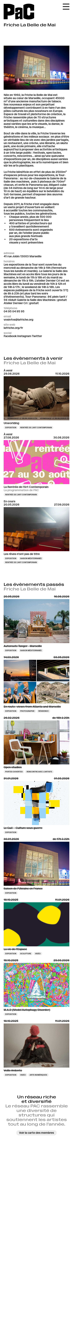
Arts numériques (38, 1075)
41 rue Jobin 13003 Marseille (22, 256)
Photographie (27, 711)
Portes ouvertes (14, 772)
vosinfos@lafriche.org (18, 319)
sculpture (25, 954)
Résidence (43, 711)
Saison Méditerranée (31, 558)
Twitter (37, 336)
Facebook (10, 336)
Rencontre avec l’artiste (39, 772)
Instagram (24, 336)
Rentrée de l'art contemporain (36, 427)
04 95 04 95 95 (14, 311)
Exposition (10, 427)
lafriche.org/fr (13, 328)
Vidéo (38, 954)
